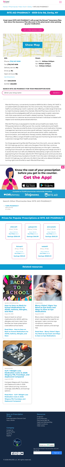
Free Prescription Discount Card (16, 418)
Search (56, 93)
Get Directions (9, 77)
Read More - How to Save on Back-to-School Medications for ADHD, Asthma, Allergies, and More (16, 333)
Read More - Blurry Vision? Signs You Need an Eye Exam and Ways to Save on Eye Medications (47, 334)
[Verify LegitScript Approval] (17, 442)
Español (9, 435)
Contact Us (10, 430)
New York (22, 7)
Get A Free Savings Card (32, 30)
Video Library (41, 426)
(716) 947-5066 (15, 61)
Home (5, 7)
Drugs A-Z (40, 416)
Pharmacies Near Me (43, 420)
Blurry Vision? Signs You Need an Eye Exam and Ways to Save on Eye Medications (46, 309)
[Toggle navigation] (60, 2)
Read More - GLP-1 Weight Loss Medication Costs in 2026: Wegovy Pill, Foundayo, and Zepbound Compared (16, 398)
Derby (30, 7)
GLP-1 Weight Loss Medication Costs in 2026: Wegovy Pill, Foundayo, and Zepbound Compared (17, 374)
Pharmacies (13, 7)
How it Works (11, 420)
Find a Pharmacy (42, 418)
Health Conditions (42, 424)
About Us (9, 434)
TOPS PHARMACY (12, 206)
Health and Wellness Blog (44, 422)
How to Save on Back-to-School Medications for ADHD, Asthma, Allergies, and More (16, 309)
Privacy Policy (11, 432)
